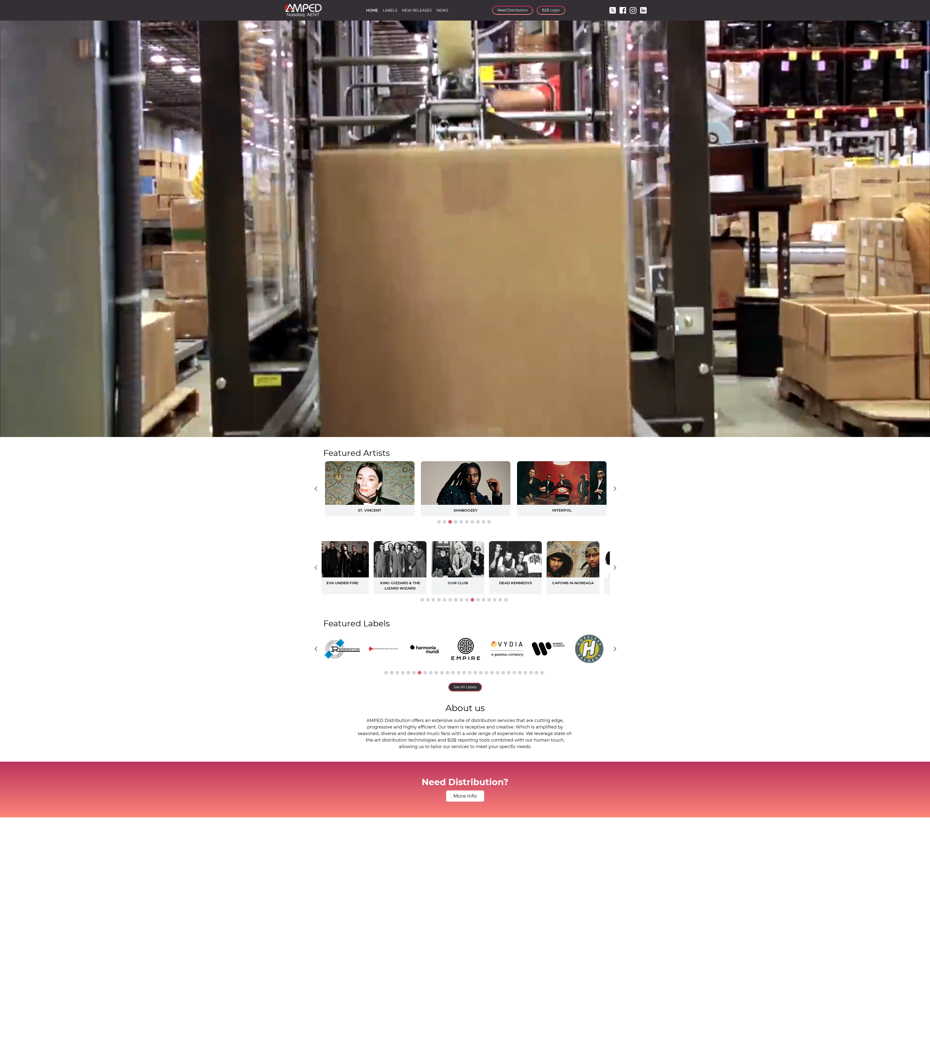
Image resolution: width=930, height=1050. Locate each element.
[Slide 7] (472, 522)
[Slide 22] (503, 672)
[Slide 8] (478, 522)
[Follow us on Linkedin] (643, 10)
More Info (465, 796)
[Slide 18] (481, 672)
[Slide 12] (483, 600)
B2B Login (551, 10)
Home (372, 10)
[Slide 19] (486, 672)
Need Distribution (512, 10)
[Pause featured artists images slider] (465, 483)
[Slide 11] (478, 600)
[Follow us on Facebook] (623, 10)
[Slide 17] (475, 672)
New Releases (417, 10)
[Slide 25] (520, 672)
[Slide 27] (531, 672)
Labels (390, 10)
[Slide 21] (497, 672)
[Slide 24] (514, 672)
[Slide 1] (439, 522)
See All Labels (465, 687)
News (442, 10)
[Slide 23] (509, 672)
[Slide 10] (489, 522)
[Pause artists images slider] (465, 565)
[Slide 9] (483, 522)
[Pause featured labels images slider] (465, 646)
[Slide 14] (494, 600)
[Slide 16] (506, 600)
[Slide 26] (525, 672)
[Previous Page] (316, 489)
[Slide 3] (450, 522)
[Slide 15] (500, 600)
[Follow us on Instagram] (633, 10)
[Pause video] (8, 432)
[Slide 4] (455, 522)
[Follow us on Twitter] (612, 10)
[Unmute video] (921, 432)
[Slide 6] (467, 522)
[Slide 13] (489, 600)
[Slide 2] (444, 522)
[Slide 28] (536, 672)
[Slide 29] (542, 672)
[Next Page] (615, 489)
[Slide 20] (492, 672)
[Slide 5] (461, 522)
